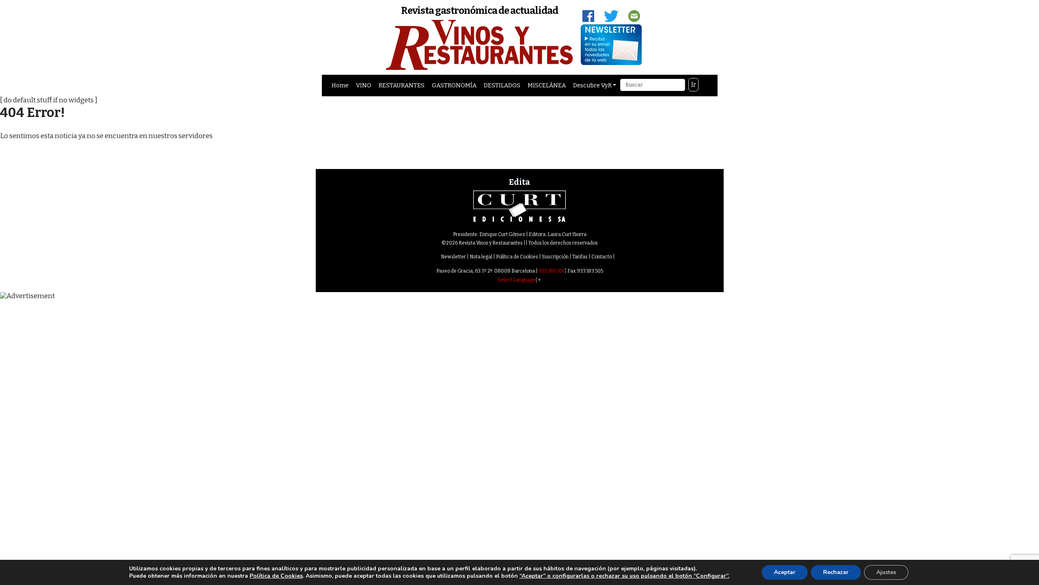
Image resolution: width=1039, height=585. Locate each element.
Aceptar (784, 572)
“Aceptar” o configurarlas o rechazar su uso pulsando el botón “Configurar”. (624, 576)
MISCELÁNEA (547, 85)
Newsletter (453, 257)
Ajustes (886, 572)
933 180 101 (551, 271)
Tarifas (580, 257)
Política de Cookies (517, 257)
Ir (693, 85)
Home (340, 85)
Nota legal (481, 257)
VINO (363, 85)
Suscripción (555, 257)
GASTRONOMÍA (454, 85)
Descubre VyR (592, 85)
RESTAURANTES (402, 85)
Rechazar (836, 572)
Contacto (601, 257)
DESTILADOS (502, 85)
